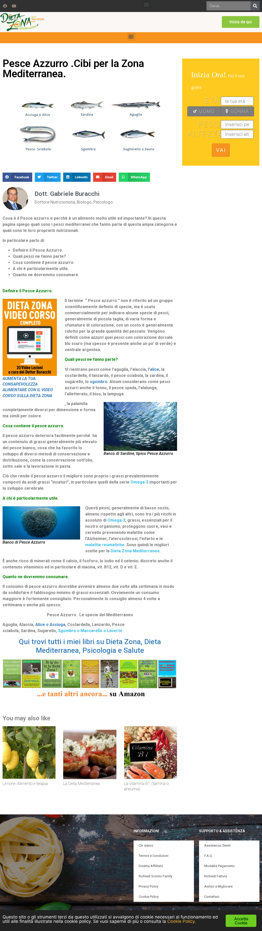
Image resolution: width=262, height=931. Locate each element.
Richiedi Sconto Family (155, 876)
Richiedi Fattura (215, 876)
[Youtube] (14, 6)
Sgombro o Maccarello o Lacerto (90, 630)
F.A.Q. (208, 856)
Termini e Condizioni (153, 856)
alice (154, 369)
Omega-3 (139, 482)
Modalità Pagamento (219, 866)
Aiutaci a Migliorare (218, 886)
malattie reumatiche (104, 544)
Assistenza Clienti (217, 845)
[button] (146, 4)
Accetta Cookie (241, 920)
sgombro (98, 381)
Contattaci (211, 897)
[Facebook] (5, 6)
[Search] (255, 5)
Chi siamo (146, 845)
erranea (151, 550)
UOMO (206, 111)
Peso (209, 124)
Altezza (204, 134)
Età (212, 100)
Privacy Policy (148, 886)
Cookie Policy (149, 897)
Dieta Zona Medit (127, 550)
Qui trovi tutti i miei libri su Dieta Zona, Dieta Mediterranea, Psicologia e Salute (90, 646)
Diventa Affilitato (151, 866)
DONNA (239, 111)
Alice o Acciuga (50, 624)
